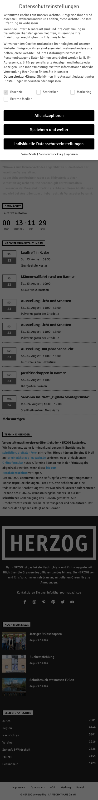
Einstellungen (14, 81)
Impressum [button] (72, 154)
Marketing (84, 92)
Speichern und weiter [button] (49, 129)
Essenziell (17, 92)
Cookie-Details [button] (29, 154)
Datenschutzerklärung (19, 76)
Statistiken (51, 92)
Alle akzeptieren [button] (49, 115)
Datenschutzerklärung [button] (51, 154)
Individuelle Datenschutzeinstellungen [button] (49, 143)
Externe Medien (21, 99)
